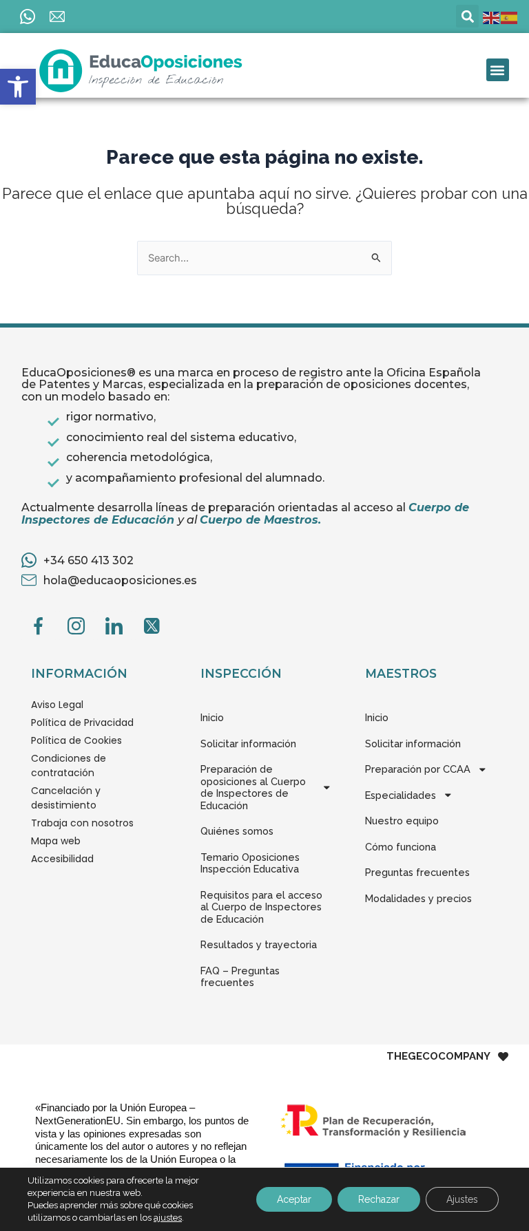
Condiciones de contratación (68, 765)
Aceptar (294, 1199)
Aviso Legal (57, 704)
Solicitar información (248, 743)
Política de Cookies (76, 740)
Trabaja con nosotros (82, 823)
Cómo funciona (400, 847)
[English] (492, 17)
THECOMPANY (438, 1056)
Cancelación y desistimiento (66, 798)
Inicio (212, 717)
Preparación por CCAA (417, 769)
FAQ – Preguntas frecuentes (240, 977)
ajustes (168, 1217)
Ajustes (462, 1199)
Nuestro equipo (402, 820)
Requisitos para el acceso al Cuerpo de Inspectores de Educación (261, 907)
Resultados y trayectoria (258, 944)
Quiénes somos (236, 831)
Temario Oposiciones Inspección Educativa (250, 863)
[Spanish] (510, 17)
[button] (18, 87)
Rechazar (379, 1199)
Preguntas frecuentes (417, 872)
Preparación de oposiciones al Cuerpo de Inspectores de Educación (253, 787)
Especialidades (400, 795)
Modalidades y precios (418, 898)
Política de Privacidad (82, 722)
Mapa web (56, 841)
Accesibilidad (62, 859)
